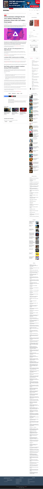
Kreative (18, 93)
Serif (21, 93)
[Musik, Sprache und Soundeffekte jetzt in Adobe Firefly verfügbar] (31, 131)
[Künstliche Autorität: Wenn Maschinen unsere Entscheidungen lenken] (31, 127)
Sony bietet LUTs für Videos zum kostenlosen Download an (32, 246)
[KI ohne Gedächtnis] (31, 123)
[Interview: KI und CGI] (31, 96)
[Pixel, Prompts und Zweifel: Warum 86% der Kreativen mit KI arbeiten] (31, 112)
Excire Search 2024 (35, 138)
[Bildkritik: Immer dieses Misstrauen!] (31, 152)
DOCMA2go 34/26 (17, 482)
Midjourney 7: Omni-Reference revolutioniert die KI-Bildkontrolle (35, 155)
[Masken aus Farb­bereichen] (37, 226)
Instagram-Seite (7, 55)
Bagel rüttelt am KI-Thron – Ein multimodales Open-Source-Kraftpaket (36, 103)
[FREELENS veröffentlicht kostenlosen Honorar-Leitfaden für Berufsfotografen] (37, 222)
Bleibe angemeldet (31, 35)
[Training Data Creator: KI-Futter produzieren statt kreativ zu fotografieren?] (31, 163)
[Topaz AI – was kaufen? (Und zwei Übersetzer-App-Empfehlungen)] (31, 148)
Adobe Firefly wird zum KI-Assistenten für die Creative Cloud (36, 159)
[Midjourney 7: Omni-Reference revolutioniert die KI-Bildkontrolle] (31, 155)
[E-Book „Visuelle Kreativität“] (37, 254)
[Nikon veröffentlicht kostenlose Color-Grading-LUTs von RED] (37, 238)
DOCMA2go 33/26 (17, 483)
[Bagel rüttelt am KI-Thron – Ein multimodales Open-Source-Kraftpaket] (31, 104)
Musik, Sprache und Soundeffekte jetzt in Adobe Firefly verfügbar (35, 130)
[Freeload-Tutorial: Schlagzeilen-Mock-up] (37, 230)
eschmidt (33, 75)
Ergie (32, 67)
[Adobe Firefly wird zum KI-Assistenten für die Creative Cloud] (31, 159)
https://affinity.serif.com (18, 91)
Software (8, 13)
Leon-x (32, 78)
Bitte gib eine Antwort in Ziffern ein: (33, 36)
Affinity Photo (14, 93)
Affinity (10, 93)
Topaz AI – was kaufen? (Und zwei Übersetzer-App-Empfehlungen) (36, 147)
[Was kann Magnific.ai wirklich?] (31, 119)
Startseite (5, 13)
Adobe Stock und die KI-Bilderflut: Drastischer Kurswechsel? (35, 107)
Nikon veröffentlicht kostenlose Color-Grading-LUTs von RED (32, 237)
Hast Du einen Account (34, 41)
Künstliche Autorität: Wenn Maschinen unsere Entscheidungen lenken (35, 127)
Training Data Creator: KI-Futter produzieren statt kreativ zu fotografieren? (36, 163)
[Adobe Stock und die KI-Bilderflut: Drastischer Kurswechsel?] (31, 108)
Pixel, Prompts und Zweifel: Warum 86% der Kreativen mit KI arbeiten (35, 111)
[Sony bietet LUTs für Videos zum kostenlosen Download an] (37, 246)
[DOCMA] (6, 10)
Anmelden (34, 40)
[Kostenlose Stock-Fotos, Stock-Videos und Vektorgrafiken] (37, 258)
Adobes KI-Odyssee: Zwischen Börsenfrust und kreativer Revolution (36, 99)
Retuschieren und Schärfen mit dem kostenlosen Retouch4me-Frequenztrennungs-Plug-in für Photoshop (32, 242)
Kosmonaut (33, 84)
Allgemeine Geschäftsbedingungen (31, 481)
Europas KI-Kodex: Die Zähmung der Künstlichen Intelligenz (36, 115)
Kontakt (28, 480)
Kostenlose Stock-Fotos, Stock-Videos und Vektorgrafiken (32, 257)
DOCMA (25, 486)
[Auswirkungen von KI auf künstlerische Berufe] (31, 171)
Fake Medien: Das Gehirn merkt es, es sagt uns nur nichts (20, 8)
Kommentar (31, 58)
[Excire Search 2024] (31, 140)
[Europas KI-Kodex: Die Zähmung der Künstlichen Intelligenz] (31, 115)
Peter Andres (33, 60)
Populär (37, 58)
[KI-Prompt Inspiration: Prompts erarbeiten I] (31, 144)
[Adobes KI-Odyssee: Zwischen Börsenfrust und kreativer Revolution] (31, 100)
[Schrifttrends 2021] (37, 250)
